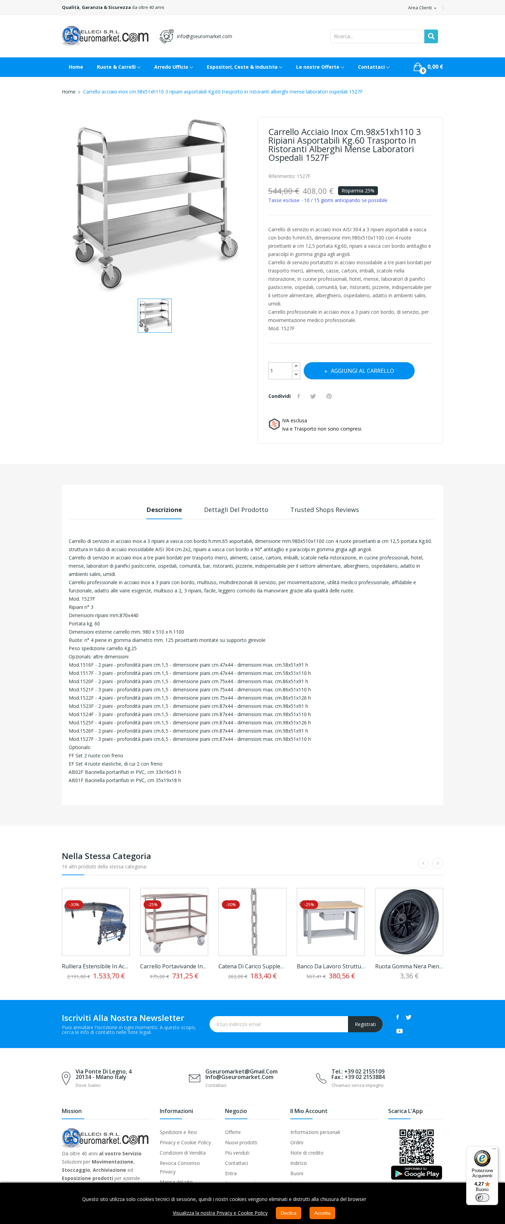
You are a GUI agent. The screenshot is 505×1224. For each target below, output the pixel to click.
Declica (288, 1213)
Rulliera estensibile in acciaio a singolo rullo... (96, 966)
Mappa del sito (176, 1182)
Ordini (296, 1142)
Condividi (299, 396)
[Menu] (494, 1150)
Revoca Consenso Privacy (180, 1167)
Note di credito (307, 1152)
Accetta (322, 1213)
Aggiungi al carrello (362, 371)
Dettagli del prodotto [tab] (236, 509)
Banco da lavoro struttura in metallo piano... (331, 966)
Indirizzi (298, 1163)
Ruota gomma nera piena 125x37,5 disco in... (409, 966)
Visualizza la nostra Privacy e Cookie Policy (220, 1213)
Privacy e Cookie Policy (185, 1142)
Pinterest (330, 396)
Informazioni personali (315, 1132)
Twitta (314, 396)
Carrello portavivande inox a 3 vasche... (174, 966)
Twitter (409, 1017)
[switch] (482, 1197)
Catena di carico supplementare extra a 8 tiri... (252, 966)
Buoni (296, 1173)
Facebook (397, 1017)
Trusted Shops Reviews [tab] (324, 509)
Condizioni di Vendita (183, 1152)
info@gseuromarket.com (204, 36)
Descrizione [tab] (164, 509)
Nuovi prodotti (241, 1142)
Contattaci (236, 1163)
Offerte (233, 1132)
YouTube (399, 1031)
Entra (231, 1173)
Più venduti (237, 1152)
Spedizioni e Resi (178, 1132)
